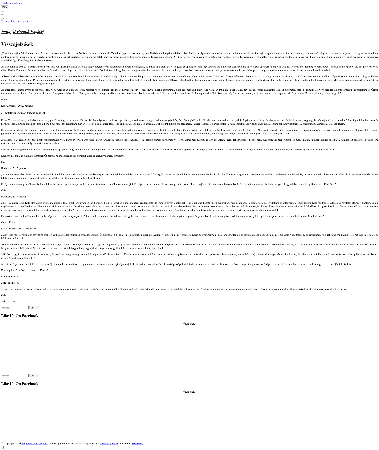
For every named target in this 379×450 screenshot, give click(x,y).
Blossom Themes (109, 443)
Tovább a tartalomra (12, 3)
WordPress (137, 443)
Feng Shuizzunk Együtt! (22, 31)
